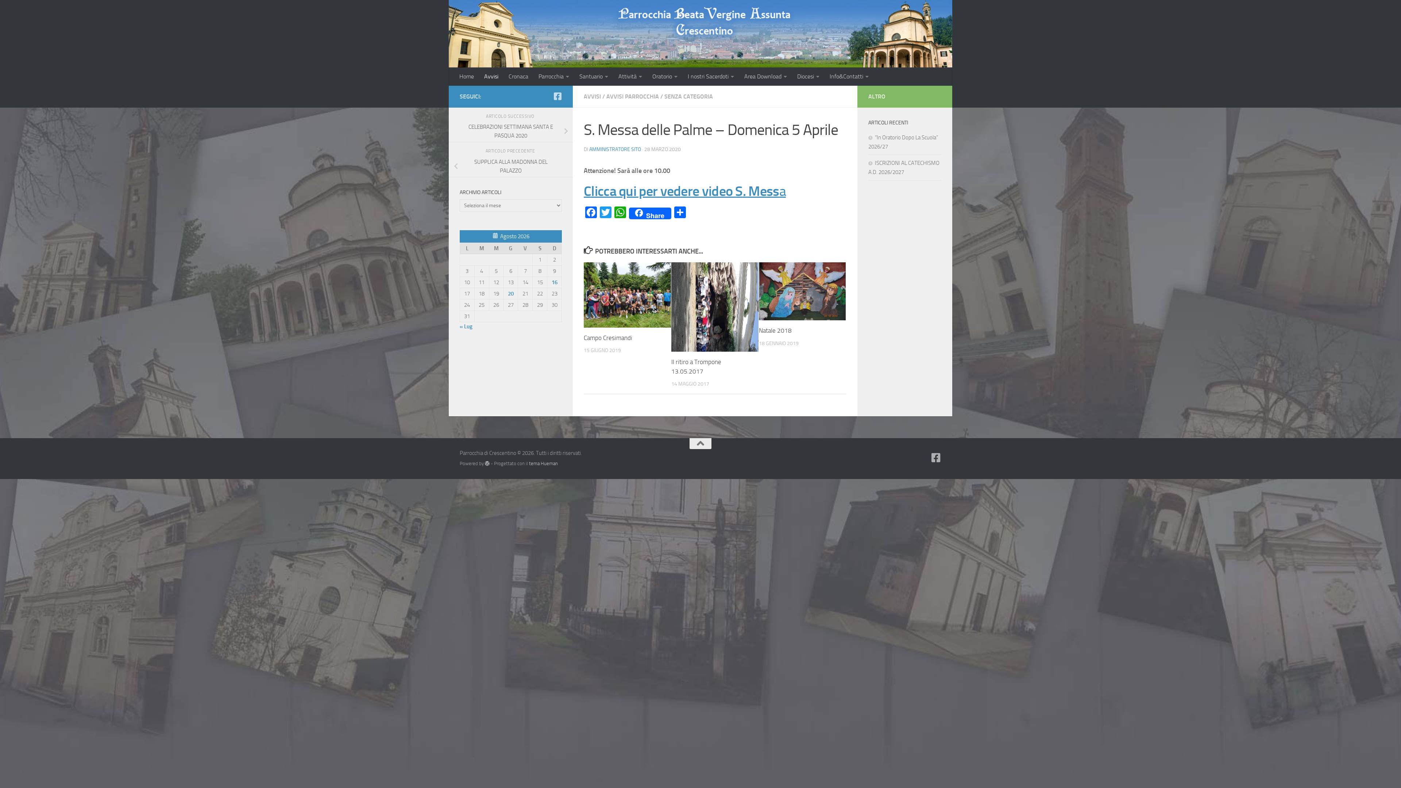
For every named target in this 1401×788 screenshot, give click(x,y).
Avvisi (491, 76)
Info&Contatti (846, 76)
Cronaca (518, 76)
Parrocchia (551, 76)
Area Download (762, 76)
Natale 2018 (775, 330)
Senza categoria (688, 96)
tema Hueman (543, 463)
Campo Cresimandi (608, 337)
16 (554, 282)
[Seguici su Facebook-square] (557, 96)
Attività (627, 76)
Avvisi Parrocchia (632, 96)
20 (511, 293)
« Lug (466, 326)
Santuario (591, 76)
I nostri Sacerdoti (708, 76)
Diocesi (805, 76)
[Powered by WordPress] (487, 463)
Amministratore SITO (615, 149)
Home (466, 76)
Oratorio (662, 76)
